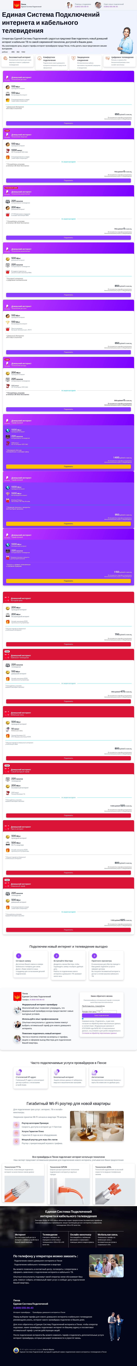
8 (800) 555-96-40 (111, 7)
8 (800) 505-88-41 (82, 7)
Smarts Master (48, 1349)
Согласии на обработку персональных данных (99, 1033)
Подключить (68, 123)
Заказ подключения (101, 1015)
